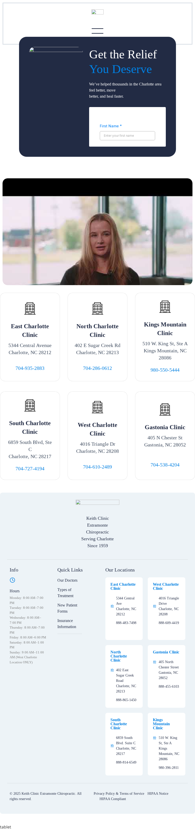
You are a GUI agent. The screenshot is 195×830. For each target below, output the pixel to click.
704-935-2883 (29, 368)
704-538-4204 (165, 465)
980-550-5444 (165, 370)
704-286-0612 (97, 368)
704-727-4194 (29, 468)
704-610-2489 (97, 467)
